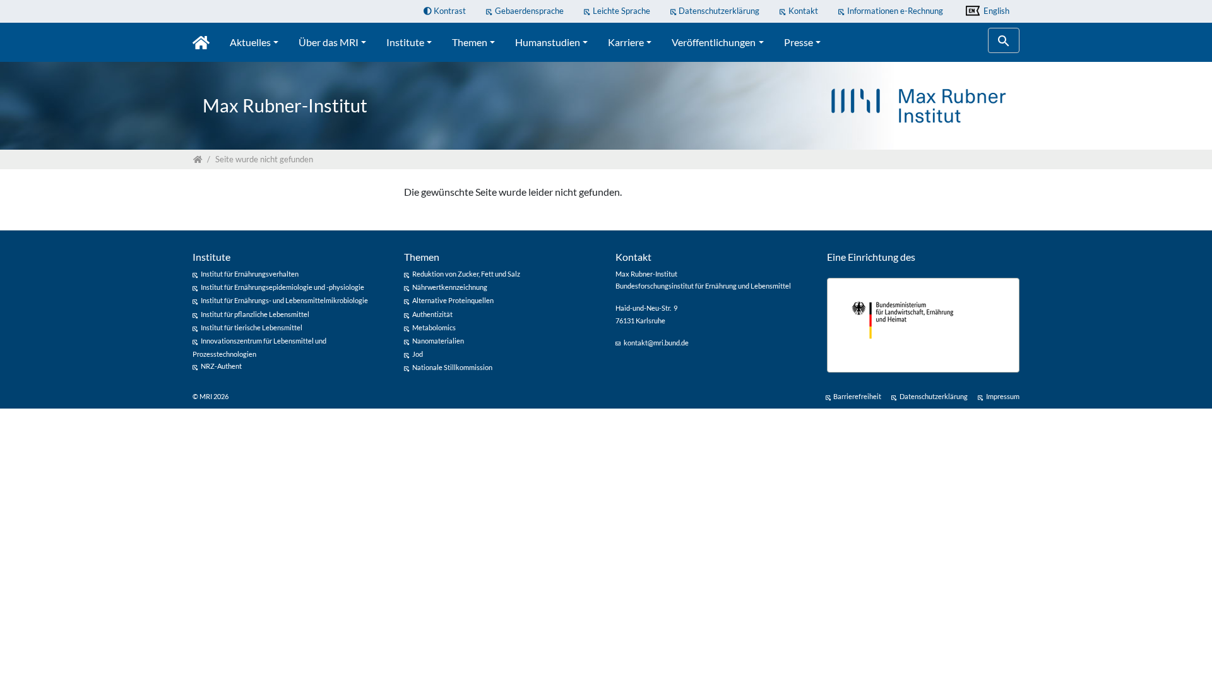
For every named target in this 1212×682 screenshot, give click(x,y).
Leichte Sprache (621, 11)
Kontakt (803, 11)
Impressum (1002, 396)
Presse (798, 42)
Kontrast (449, 11)
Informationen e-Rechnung (895, 11)
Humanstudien (547, 42)
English (995, 11)
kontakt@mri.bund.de (656, 342)
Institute (405, 42)
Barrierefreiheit (857, 396)
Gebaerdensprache (529, 11)
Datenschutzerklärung (719, 11)
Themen (469, 42)
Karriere (626, 42)
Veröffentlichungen (714, 42)
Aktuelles (250, 42)
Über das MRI (329, 42)
